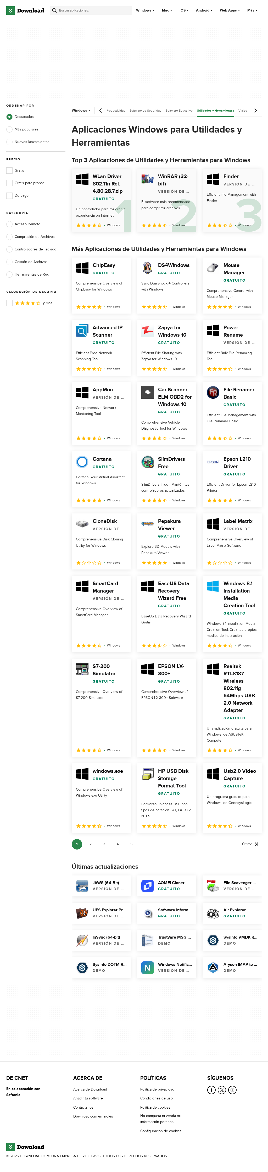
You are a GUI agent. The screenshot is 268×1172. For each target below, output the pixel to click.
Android (202, 10)
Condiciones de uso (156, 1098)
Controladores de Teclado (35, 249)
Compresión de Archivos (35, 236)
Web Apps (228, 10)
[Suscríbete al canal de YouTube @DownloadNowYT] (232, 1090)
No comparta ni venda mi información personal (160, 1119)
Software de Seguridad (145, 110)
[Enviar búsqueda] (54, 10)
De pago (22, 195)
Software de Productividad (106, 110)
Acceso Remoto (27, 224)
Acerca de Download (90, 1089)
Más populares (26, 129)
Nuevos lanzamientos (32, 142)
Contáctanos (83, 1107)
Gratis (19, 170)
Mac (165, 10)
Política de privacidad (157, 1089)
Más (250, 10)
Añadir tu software (88, 1098)
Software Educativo (179, 110)
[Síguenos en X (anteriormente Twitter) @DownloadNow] (222, 1090)
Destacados (24, 116)
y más (47, 303)
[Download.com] (25, 10)
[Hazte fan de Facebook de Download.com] (211, 1090)
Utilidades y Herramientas (215, 111)
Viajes (242, 110)
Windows (144, 10)
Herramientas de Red (32, 274)
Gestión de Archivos (31, 262)
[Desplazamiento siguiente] (255, 110)
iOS (183, 10)
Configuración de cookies (161, 1131)
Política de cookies (155, 1107)
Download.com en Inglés (93, 1116)
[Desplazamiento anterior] (100, 110)
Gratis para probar (29, 183)
